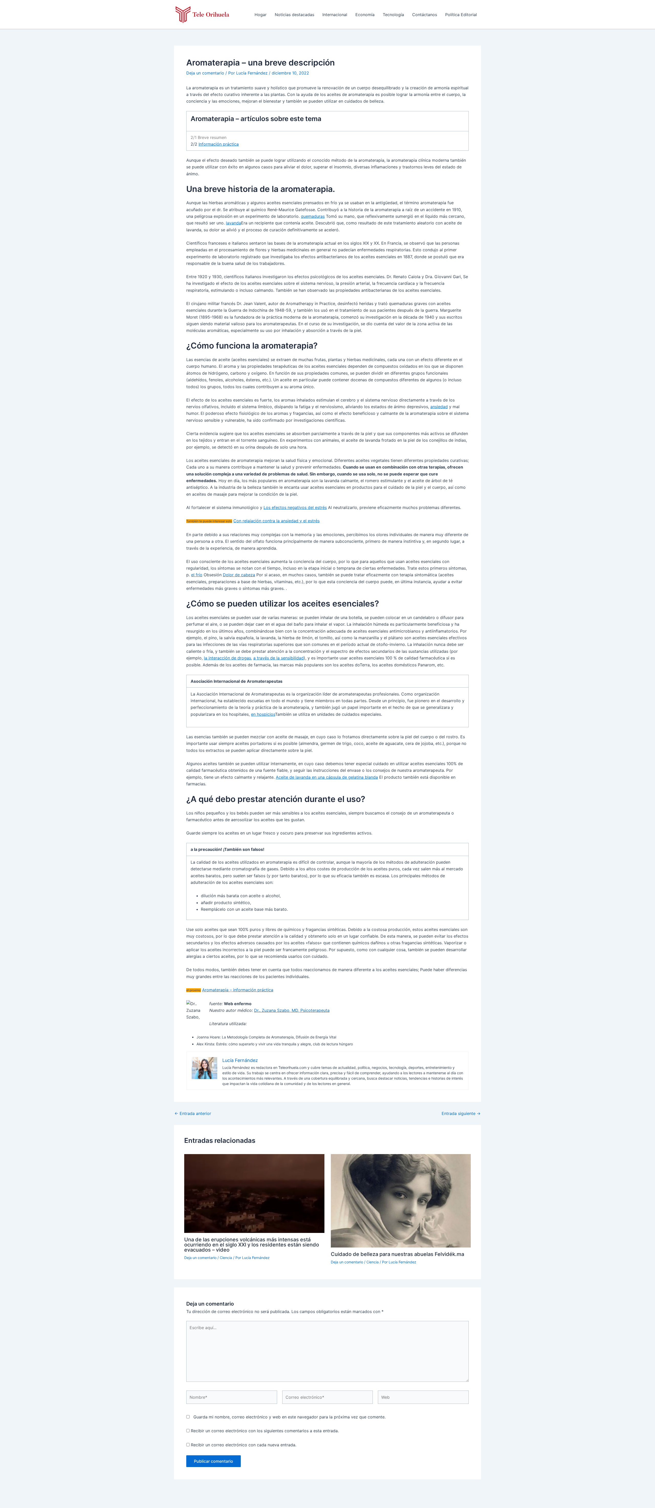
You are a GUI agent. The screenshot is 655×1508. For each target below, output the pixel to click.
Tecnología (393, 14)
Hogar (261, 14)
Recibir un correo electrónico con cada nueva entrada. (243, 1444)
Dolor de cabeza (239, 574)
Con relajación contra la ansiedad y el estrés (276, 520)
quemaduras (313, 216)
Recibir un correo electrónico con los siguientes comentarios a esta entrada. (265, 1430)
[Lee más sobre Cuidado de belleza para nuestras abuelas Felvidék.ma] (401, 1200)
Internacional (334, 14)
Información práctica (219, 144)
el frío (196, 574)
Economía (365, 14)
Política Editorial (461, 14)
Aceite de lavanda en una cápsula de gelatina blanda (327, 777)
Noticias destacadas (294, 14)
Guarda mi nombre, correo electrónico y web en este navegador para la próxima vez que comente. (289, 1416)
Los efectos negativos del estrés (295, 507)
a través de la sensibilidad (278, 657)
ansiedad (439, 406)
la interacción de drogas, (228, 657)
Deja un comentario (205, 72)
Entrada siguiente (461, 1113)
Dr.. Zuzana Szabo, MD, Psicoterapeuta (292, 1010)
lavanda (233, 222)
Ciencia (226, 1257)
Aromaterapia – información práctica (237, 989)
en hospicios (263, 714)
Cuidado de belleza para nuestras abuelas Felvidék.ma (397, 1254)
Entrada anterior (192, 1113)
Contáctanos (424, 14)
